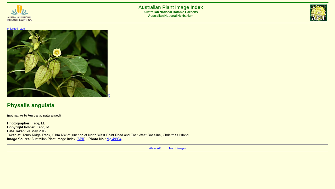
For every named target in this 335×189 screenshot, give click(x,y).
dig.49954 (114, 139)
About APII (155, 148)
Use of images (177, 148)
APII (80, 139)
